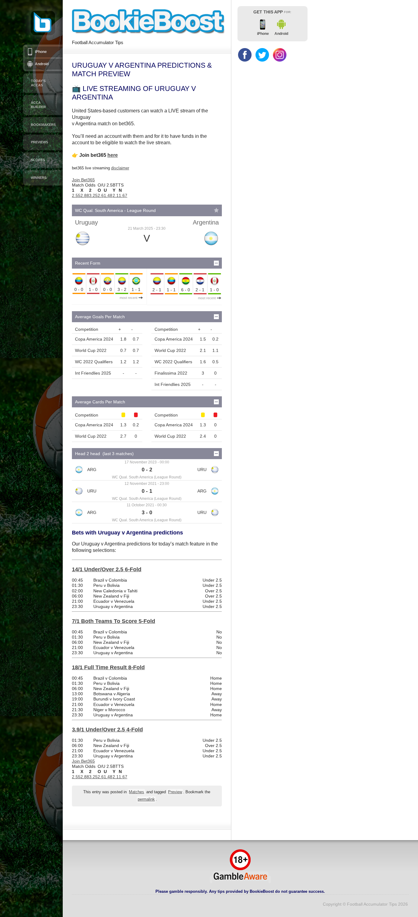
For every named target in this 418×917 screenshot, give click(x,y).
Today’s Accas (38, 83)
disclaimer (120, 168)
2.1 (116, 195)
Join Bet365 (83, 179)
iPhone (41, 52)
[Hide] (216, 263)
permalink (146, 799)
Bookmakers (43, 124)
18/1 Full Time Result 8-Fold (108, 667)
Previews (39, 142)
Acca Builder (38, 105)
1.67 (123, 195)
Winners (39, 177)
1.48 (108, 195)
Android (42, 64)
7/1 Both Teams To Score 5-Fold (113, 621)
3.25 (93, 195)
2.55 (76, 195)
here (112, 155)
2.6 (101, 195)
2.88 (84, 195)
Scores (38, 160)
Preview (175, 792)
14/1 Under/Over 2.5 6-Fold (106, 569)
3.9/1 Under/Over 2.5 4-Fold (107, 729)
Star (216, 210)
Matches (136, 792)
